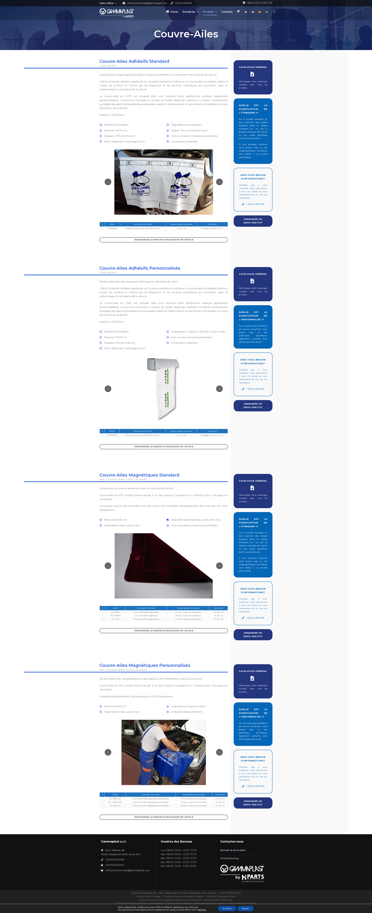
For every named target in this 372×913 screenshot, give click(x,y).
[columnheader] (112, 224)
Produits (208, 11)
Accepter (227, 908)
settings (202, 910)
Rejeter (245, 908)
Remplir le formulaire (233, 850)
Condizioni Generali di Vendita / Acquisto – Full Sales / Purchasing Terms (199, 896)
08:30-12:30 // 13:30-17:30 (259, 3)
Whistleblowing (229, 858)
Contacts (227, 11)
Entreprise (189, 11)
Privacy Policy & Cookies (148, 896)
